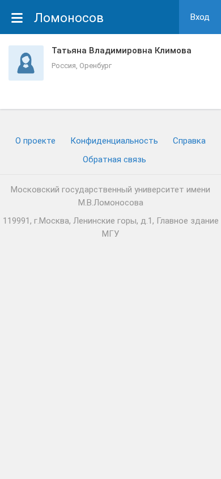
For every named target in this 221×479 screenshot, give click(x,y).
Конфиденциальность (114, 141)
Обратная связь (114, 159)
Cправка (189, 141)
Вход (200, 17)
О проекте (35, 141)
